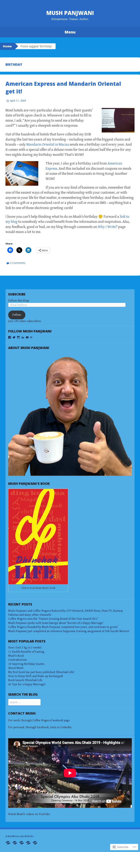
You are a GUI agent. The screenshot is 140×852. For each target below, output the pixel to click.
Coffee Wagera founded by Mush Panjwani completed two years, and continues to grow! (62, 627)
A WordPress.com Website (19, 836)
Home (7, 46)
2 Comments (17, 263)
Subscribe (16, 294)
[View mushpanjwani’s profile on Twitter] (14, 337)
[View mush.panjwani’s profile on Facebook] (9, 337)
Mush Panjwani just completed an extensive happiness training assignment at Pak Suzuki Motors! (68, 631)
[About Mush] (8, 842)
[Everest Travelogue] (35, 842)
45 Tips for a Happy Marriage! (26, 684)
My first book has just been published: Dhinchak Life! (41, 672)
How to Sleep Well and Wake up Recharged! (35, 676)
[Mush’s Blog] (28, 842)
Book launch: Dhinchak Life (25, 680)
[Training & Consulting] (14, 842)
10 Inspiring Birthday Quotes (26, 664)
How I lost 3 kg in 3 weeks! (24, 647)
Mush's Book (16, 656)
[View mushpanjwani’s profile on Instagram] (18, 337)
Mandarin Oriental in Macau (47, 145)
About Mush (15, 668)
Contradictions (17, 660)
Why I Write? (107, 227)
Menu (70, 32)
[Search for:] (24, 702)
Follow (16, 315)
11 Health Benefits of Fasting (26, 652)
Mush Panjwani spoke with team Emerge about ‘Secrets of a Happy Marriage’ (56, 623)
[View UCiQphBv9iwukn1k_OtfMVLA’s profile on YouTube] (27, 337)
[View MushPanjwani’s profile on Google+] (31, 337)
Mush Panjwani (70, 13)
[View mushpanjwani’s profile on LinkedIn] (22, 337)
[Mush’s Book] (21, 842)
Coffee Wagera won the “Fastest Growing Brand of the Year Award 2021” (53, 619)
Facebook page (60, 720)
